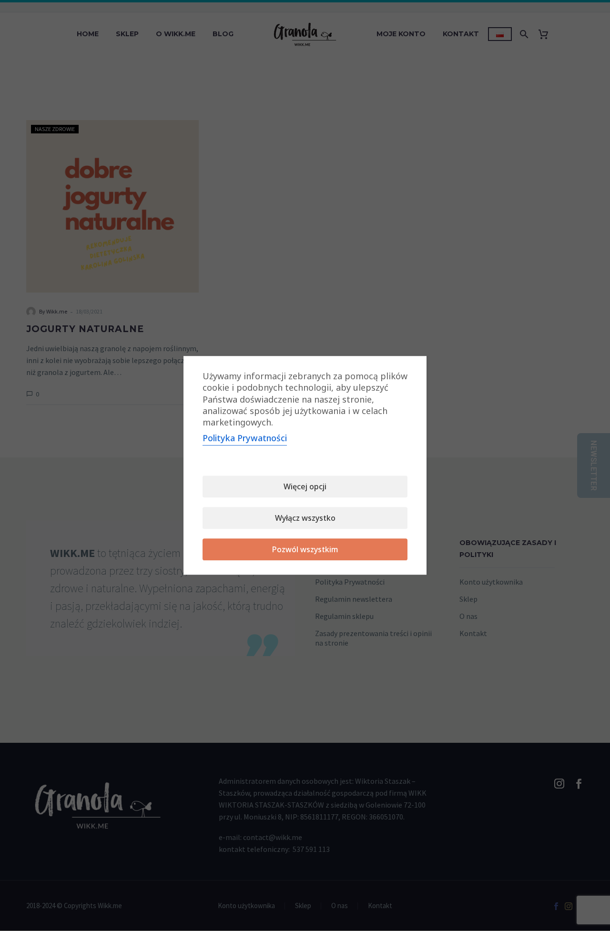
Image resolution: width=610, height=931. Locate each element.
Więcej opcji (305, 487)
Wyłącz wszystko (305, 518)
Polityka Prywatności (245, 438)
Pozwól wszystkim (305, 550)
